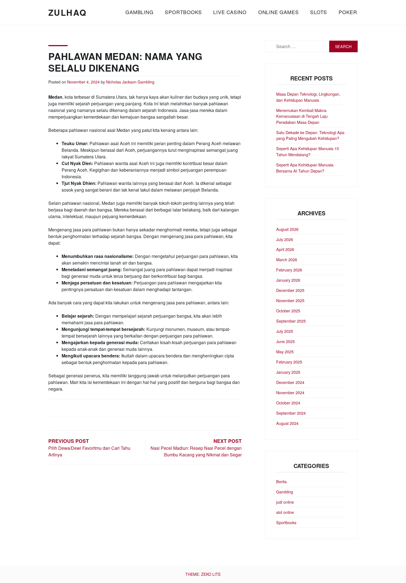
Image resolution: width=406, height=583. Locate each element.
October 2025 (288, 310)
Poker (348, 11)
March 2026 (286, 259)
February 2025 (289, 362)
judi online (285, 502)
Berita (281, 481)
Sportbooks (183, 11)
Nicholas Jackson (121, 82)
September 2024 (291, 413)
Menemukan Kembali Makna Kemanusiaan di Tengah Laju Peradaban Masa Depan (302, 116)
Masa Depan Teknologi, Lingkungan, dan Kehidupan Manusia (308, 97)
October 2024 (288, 403)
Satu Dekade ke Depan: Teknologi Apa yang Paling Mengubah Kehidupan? (310, 135)
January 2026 (288, 280)
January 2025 (288, 372)
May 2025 (285, 351)
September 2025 (291, 321)
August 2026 (287, 229)
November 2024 (290, 392)
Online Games (278, 11)
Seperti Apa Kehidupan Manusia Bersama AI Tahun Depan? (304, 168)
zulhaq (67, 12)
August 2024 (287, 423)
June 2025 (285, 341)
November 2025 (290, 300)
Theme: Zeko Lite (203, 574)
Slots (318, 11)
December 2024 (290, 382)
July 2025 (284, 331)
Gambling (139, 11)
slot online (285, 512)
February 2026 (289, 270)
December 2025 (290, 290)
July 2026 (284, 239)
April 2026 (285, 249)
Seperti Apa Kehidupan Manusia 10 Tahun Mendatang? (307, 151)
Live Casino (230, 11)
